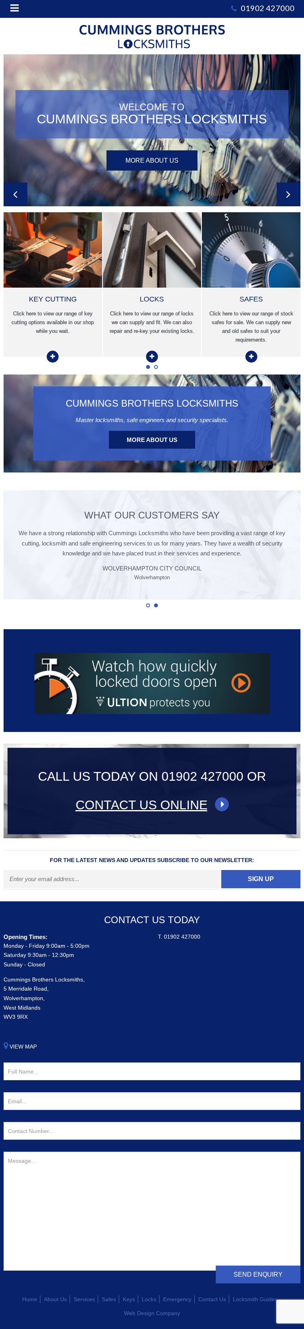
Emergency (177, 1299)
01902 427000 (182, 936)
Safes (109, 1299)
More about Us (152, 439)
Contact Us (212, 1299)
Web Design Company (152, 1313)
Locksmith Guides (255, 1299)
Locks (149, 1299)
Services (84, 1299)
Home (29, 1299)
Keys (129, 1299)
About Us (55, 1299)
